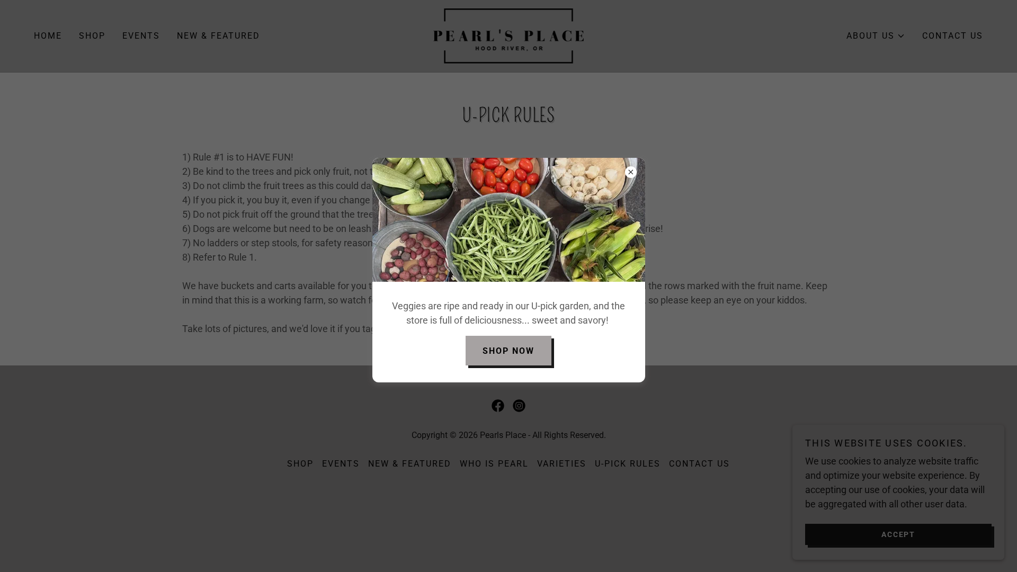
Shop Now (508, 351)
